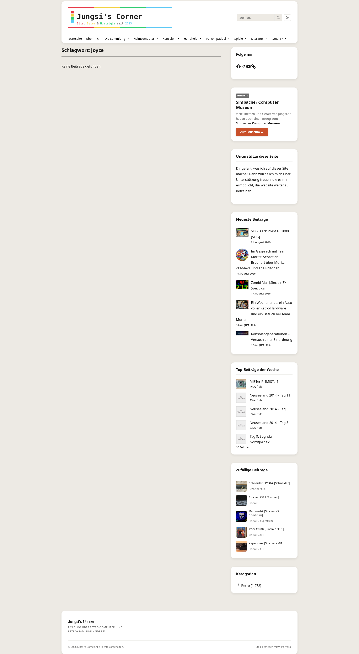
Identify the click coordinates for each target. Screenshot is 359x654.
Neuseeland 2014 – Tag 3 (269, 422)
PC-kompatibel (216, 39)
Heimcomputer (144, 39)
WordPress (284, 647)
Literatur (257, 39)
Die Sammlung (115, 39)
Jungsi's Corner (85, 647)
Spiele (238, 39)
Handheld (191, 39)
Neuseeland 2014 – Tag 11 (270, 395)
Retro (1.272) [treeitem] (251, 585)
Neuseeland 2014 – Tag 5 (269, 409)
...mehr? (277, 39)
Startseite (75, 39)
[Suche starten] (278, 17)
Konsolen (169, 39)
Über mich (93, 39)
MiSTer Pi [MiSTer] (264, 381)
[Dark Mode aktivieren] (287, 17)
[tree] (264, 585)
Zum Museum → (252, 132)
